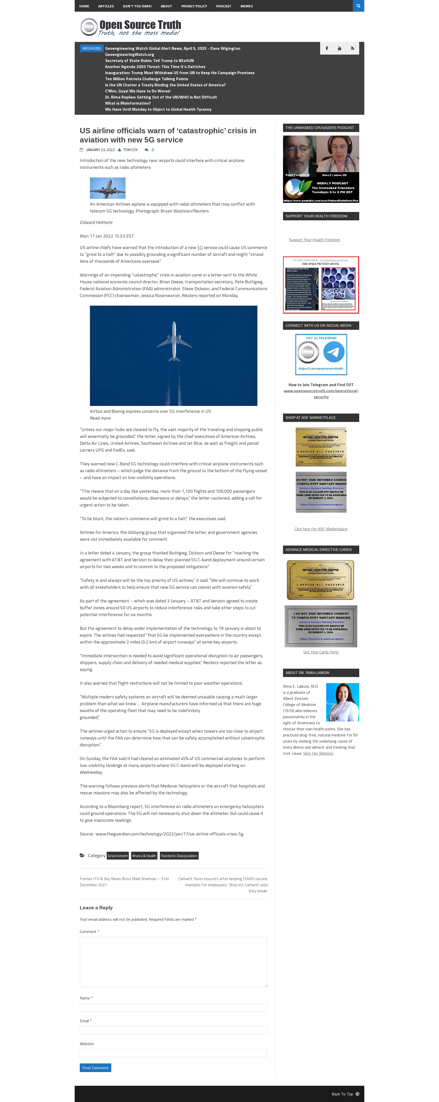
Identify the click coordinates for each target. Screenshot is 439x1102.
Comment (89, 931)
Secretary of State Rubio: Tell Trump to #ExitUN (149, 60)
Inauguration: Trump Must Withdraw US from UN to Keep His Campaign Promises (180, 73)
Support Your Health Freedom (314, 240)
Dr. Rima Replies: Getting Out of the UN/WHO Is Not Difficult (161, 97)
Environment (118, 855)
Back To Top (342, 1094)
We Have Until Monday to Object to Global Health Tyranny (158, 109)
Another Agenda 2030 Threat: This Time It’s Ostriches (155, 66)
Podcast (223, 6)
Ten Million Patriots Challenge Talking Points (146, 79)
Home (84, 6)
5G (200, 247)
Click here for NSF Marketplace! (321, 529)
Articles (106, 6)
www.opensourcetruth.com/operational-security (321, 394)
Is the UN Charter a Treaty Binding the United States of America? (165, 85)
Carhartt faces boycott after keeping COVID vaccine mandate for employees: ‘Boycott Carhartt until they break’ (223, 885)
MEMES (247, 6)
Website (87, 1044)
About (166, 6)
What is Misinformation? (128, 103)
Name (86, 998)
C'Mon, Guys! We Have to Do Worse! (137, 91)
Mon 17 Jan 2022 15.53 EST (107, 236)
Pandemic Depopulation (179, 855)
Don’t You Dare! (137, 6)
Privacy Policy (194, 6)
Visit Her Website (318, 753)
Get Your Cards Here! (321, 652)
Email (86, 1021)
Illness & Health (144, 855)
